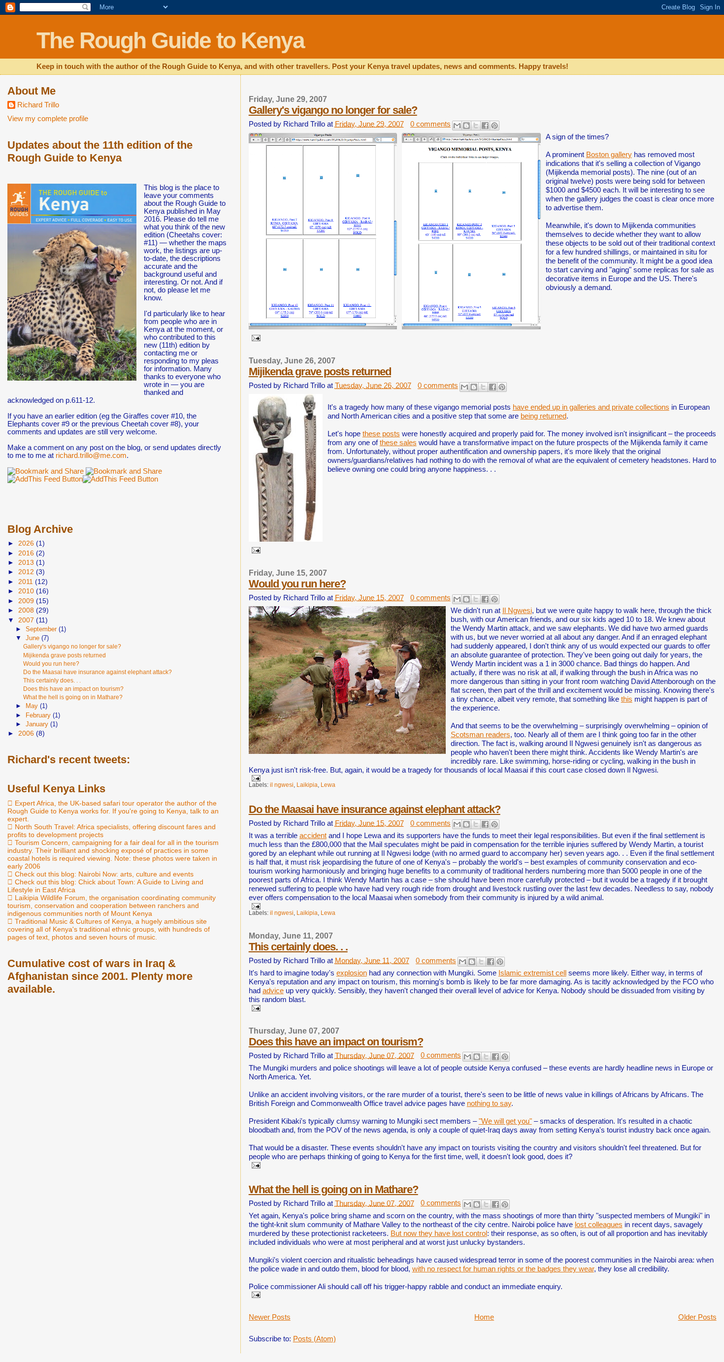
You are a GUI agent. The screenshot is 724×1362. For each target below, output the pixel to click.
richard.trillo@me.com (91, 455)
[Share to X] (476, 125)
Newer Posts (270, 1317)
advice (273, 990)
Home (484, 1317)
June (33, 638)
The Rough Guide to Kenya (170, 40)
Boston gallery (609, 154)
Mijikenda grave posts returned (320, 371)
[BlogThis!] (466, 125)
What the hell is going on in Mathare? (333, 1189)
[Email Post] (255, 337)
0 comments (430, 124)
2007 (27, 620)
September (42, 629)
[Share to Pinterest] (494, 125)
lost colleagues (599, 1224)
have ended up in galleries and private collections (591, 407)
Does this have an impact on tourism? (336, 1042)
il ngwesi (282, 784)
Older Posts (697, 1317)
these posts (381, 433)
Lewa (328, 784)
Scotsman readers (480, 734)
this (626, 699)
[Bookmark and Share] (124, 471)
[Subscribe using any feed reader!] (45, 479)
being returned (543, 416)
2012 (27, 572)
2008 (27, 610)
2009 (27, 601)
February (39, 715)
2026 (27, 543)
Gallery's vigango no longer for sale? (333, 110)
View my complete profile (47, 119)
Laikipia (307, 784)
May (33, 706)
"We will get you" (505, 1121)
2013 (27, 562)
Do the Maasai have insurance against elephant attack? (374, 809)
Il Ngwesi (517, 610)
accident (313, 835)
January (38, 724)
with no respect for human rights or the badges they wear (503, 1269)
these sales (398, 442)
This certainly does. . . (298, 946)
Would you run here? (297, 584)
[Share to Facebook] (485, 125)
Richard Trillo (38, 105)
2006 (27, 733)
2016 (27, 553)
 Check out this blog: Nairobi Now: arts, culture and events (100, 874)
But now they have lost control (439, 1233)
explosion (351, 973)
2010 (27, 591)
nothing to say (489, 1103)
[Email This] (457, 125)
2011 (26, 581)
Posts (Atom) (314, 1338)
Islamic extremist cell (532, 973)
